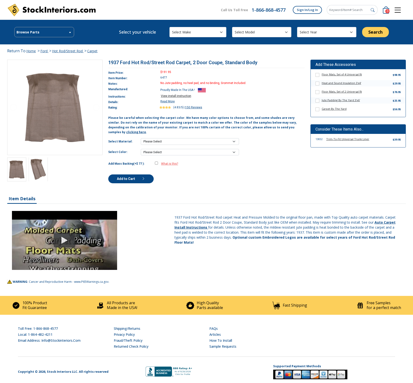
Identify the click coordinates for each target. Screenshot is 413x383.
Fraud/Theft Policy (128, 340)
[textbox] (44, 32)
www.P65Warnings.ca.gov (91, 282)
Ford (44, 51)
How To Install (220, 340)
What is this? (169, 163)
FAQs (213, 328)
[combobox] (44, 32)
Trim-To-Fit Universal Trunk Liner (347, 139)
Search (375, 32)
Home (31, 51)
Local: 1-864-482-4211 (35, 334)
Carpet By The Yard (334, 108)
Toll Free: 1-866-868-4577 (38, 328)
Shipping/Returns (127, 328)
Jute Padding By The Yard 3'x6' (341, 100)
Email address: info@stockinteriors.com (49, 340)
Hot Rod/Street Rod (68, 51)
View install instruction (176, 96)
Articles (215, 334)
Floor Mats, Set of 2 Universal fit (342, 91)
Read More (167, 101)
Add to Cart (126, 179)
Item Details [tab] (22, 198)
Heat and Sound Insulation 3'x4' (341, 83)
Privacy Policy (124, 334)
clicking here (136, 132)
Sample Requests (222, 346)
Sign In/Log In (307, 10)
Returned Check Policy (131, 346)
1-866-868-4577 (269, 10)
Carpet (92, 51)
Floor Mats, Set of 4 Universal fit (342, 74)
